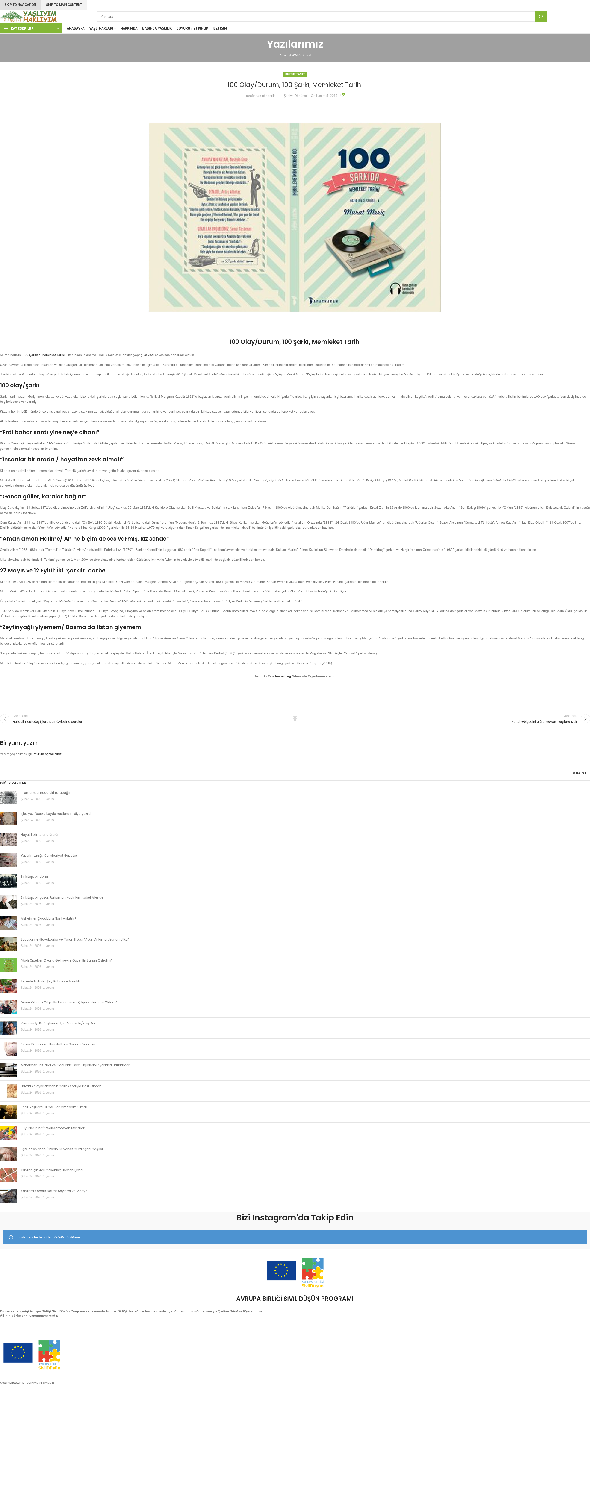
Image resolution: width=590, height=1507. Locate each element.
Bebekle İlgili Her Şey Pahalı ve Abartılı (50, 981)
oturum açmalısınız (48, 754)
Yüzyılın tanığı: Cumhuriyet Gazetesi (49, 855)
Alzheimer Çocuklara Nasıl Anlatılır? (48, 918)
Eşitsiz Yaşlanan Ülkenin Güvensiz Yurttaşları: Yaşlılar (62, 1149)
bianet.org (283, 676)
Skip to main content (64, 4)
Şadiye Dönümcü (296, 95)
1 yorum (48, 799)
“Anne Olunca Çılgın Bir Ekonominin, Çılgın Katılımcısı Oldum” (69, 1002)
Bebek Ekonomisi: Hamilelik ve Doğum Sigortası (58, 1044)
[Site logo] (29, 16)
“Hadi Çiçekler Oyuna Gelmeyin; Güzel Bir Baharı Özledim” (66, 960)
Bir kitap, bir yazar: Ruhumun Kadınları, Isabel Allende (62, 897)
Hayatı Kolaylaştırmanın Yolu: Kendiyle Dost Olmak (61, 1086)
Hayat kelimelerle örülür (40, 834)
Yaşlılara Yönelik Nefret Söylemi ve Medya (54, 1191)
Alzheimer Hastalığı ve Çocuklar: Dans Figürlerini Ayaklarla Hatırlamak (75, 1065)
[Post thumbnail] (8, 797)
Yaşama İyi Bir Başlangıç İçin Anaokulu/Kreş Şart (59, 1023)
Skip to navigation (20, 4)
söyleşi (149, 355)
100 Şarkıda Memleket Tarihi (44, 355)
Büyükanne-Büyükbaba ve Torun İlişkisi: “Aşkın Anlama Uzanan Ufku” (75, 939)
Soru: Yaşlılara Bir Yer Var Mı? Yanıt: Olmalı (54, 1107)
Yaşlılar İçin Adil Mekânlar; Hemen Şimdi (52, 1170)
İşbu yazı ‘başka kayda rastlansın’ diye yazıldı (56, 813)
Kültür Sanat (302, 55)
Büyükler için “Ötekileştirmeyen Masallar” (53, 1128)
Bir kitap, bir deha (34, 876)
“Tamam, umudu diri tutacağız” (46, 792)
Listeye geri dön (294, 718)
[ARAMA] (541, 16)
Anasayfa (286, 55)
